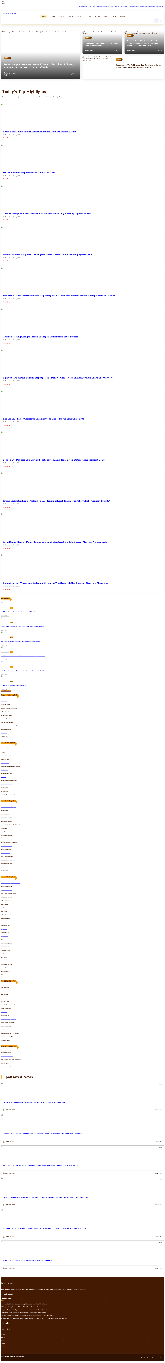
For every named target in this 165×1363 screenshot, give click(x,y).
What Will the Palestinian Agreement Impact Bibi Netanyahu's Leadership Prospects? (20, 641)
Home (43, 16)
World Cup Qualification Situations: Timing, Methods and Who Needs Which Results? (24, 1304)
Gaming (97, 16)
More (114, 16)
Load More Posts (6, 691)
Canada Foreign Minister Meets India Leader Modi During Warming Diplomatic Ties (47, 213)
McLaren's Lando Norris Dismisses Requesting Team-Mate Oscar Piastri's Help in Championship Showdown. (59, 295)
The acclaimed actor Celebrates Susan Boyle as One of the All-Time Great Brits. (44, 418)
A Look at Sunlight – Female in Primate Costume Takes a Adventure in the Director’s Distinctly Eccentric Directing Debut (34, 1318)
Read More (6, 138)
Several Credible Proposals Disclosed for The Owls (29, 172)
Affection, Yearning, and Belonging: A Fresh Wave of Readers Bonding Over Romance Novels (22, 626)
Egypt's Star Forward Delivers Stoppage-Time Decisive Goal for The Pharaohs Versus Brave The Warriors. (58, 377)
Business (61, 16)
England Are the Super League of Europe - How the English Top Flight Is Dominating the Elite (22, 670)
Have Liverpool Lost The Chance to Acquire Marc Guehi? (81, 6)
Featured (88, 16)
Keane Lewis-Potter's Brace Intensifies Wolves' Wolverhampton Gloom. (39, 131)
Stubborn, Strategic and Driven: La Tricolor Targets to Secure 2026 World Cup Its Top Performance (28, 1315)
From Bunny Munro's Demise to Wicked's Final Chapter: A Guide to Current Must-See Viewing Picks (55, 541)
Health (106, 16)
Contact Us (121, 16)
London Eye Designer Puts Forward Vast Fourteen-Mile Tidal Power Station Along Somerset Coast (53, 459)
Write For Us (141, 1358)
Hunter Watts (13, 74)
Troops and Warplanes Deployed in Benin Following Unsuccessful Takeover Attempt (24, 1309)
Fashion (79, 16)
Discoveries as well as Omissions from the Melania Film (13, 685)
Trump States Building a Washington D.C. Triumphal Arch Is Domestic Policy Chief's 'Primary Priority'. (56, 500)
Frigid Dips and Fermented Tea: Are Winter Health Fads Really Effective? (18, 611)
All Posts (52, 16)
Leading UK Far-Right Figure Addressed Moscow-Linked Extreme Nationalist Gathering (126, 6)
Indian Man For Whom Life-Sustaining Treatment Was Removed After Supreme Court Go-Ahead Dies (55, 583)
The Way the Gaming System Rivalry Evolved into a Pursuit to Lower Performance (23, 1312)
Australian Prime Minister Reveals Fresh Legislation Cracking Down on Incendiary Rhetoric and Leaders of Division (142, 43)
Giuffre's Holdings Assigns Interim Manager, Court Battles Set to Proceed (40, 336)
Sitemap (162, 1358)
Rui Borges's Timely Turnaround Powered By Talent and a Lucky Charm (20, 1307)
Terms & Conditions (152, 1358)
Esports (71, 16)
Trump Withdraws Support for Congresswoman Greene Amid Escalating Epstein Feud (47, 254)
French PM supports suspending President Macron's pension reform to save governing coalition (23, 655)
